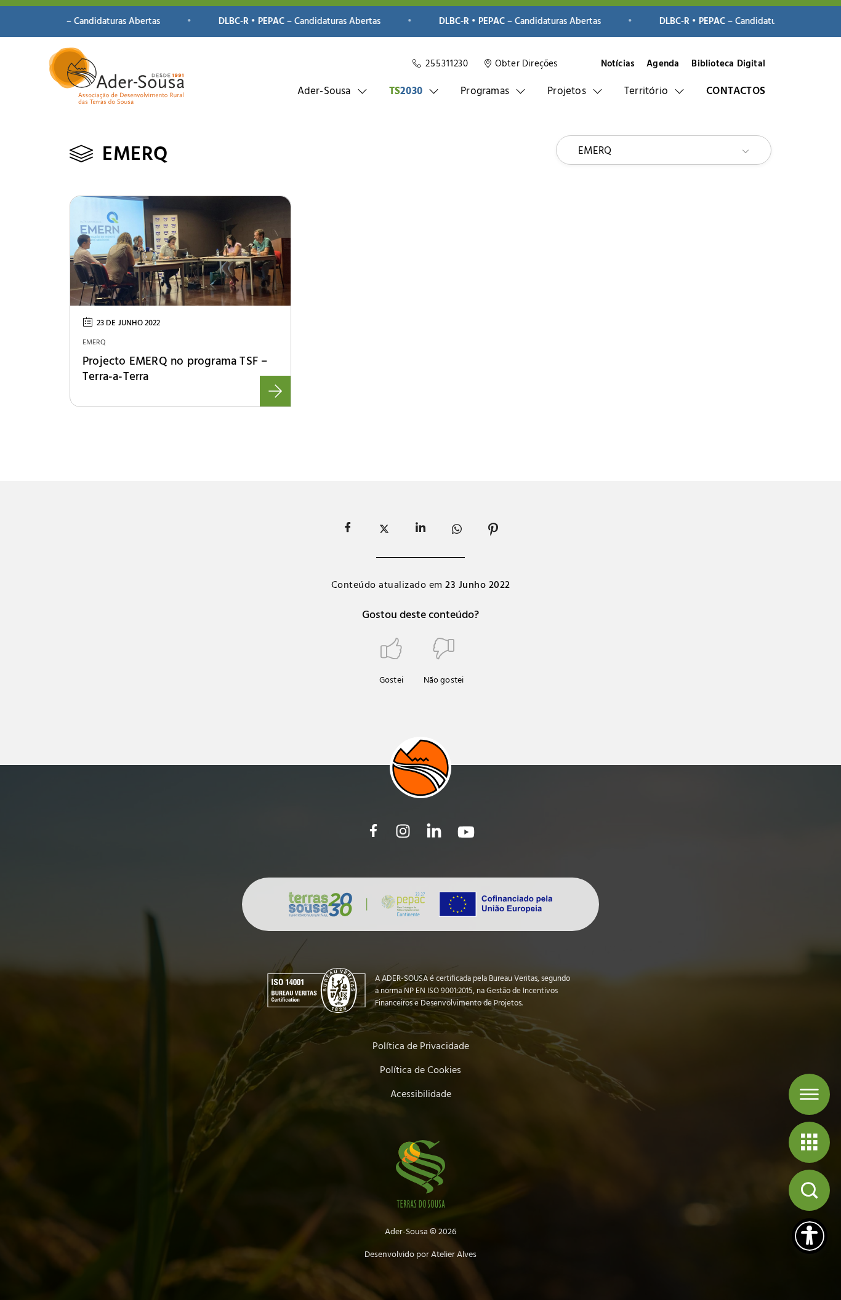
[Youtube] (466, 832)
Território (646, 91)
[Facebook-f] (373, 830)
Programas (485, 91)
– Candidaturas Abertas (266, 21)
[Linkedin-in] (434, 831)
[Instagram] (403, 831)
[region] (420, 21)
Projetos (566, 91)
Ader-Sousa (324, 91)
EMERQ (94, 342)
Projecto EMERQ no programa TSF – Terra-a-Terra (174, 369)
